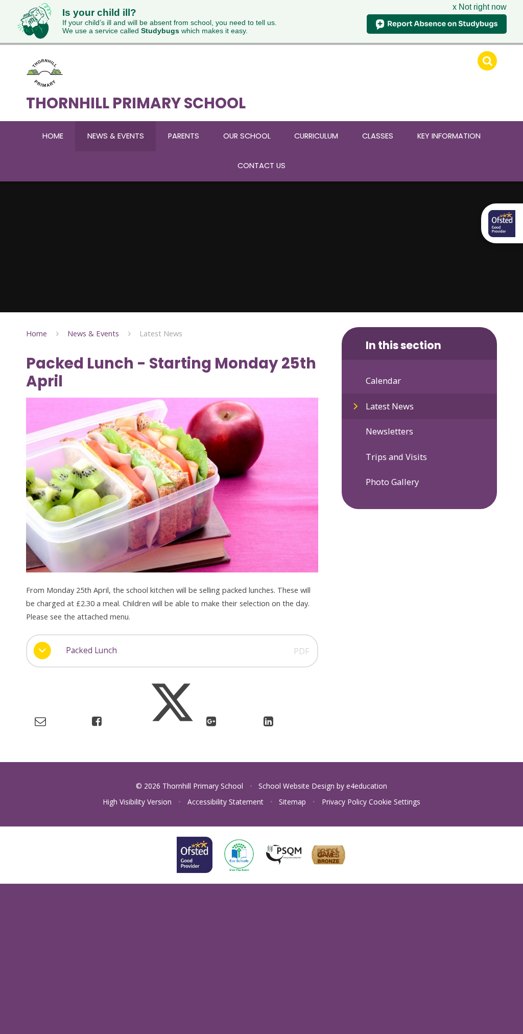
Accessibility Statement (225, 802)
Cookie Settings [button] (394, 802)
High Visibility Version (137, 802)
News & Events (93, 333)
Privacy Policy (344, 802)
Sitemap (292, 802)
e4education (366, 786)
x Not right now (480, 7)
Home (36, 333)
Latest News (160, 333)
